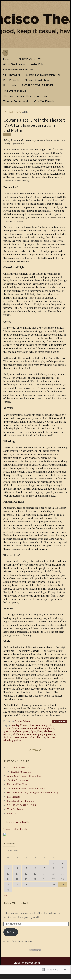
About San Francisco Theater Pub (23, 64)
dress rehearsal (28, 728)
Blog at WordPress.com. (27, 962)
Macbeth (48, 731)
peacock (50, 734)
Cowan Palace (22, 721)
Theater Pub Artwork (16, 101)
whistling (8, 740)
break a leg (41, 725)
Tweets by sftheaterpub (15, 828)
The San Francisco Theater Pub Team (25, 96)
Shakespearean (11, 737)
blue (31, 725)
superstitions (28, 737)
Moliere (17, 734)
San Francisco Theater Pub (35, 24)
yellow (17, 740)
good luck (8, 731)
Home (6, 58)
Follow (10, 932)
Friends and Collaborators (18, 69)
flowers (42, 728)
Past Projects (11, 80)
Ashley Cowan (20, 725)
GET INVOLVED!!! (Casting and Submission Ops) (32, 74)
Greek (18, 731)
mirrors (7, 734)
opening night (37, 734)
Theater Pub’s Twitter (17, 821)
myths (25, 734)
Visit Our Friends (44, 101)
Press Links (10, 85)
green (26, 731)
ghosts (50, 728)
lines (39, 731)
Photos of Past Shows (37, 80)
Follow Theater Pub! (16, 903)
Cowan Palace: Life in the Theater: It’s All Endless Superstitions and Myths (34, 125)
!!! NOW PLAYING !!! (28, 58)
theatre (51, 737)
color (50, 725)
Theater (41, 737)
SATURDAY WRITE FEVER (37, 85)
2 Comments (59, 721)
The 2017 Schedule (14, 90)
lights (33, 731)
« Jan (6, 895)
